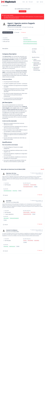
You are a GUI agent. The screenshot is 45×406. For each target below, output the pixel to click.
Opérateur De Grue (11, 173)
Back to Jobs (5, 5)
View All (42, 169)
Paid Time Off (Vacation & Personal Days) (36, 69)
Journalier (8, 200)
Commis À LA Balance (11, 230)
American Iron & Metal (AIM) (15, 27)
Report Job (24, 32)
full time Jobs (6, 39)
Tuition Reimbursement (37, 60)
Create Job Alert (22, 11)
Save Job (17, 32)
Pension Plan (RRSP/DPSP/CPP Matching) (37, 64)
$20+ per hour (6, 41)
